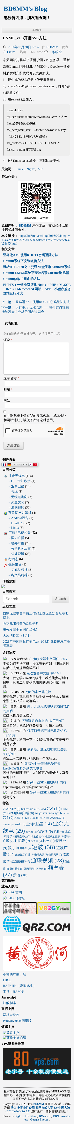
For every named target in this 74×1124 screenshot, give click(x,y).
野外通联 (16, 868)
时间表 (22, 841)
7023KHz (11, 809)
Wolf (19, 824)
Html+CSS (18, 523)
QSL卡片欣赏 (21, 481)
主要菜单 (37, 29)
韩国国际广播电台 (35, 868)
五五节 (31, 831)
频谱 (20, 875)
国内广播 (17, 538)
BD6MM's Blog (25, 8)
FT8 (47, 813)
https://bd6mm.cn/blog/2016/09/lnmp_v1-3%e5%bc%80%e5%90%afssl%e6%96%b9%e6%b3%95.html (35, 239)
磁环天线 (41, 854)
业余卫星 (17, 486)
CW (53, 808)
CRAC (40, 809)
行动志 (13, 559)
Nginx (31, 169)
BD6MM (52, 47)
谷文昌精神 (19, 575)
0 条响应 (56, 52)
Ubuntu (8, 824)
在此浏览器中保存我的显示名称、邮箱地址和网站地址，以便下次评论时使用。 (34, 418)
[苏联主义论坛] (14, 1038)
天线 (14, 491)
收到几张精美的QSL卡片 (21, 623)
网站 (6, 400)
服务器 (36, 841)
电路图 (25, 848)
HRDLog (31, 1116)
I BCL (7, 980)
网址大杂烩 (11, 1015)
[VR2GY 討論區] (54, 912)
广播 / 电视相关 (19, 532)
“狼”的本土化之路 (38, 692)
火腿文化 (17, 502)
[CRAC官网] (12, 892)
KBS (19, 817)
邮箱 (8, 389)
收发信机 (37, 836)
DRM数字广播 (20, 813)
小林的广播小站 (14, 974)
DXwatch (45, 1116)
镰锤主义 (15, 564)
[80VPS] (37, 1078)
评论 (8, 340)
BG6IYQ (27, 809)
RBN (56, 1116)
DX (38, 813)
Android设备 (20, 518)
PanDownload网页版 (17, 1021)
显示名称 (11, 378)
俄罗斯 (45, 831)
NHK (44, 817)
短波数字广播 (24, 854)
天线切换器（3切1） (17, 635)
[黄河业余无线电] (37, 969)
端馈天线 (55, 854)
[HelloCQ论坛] (14, 898)
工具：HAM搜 (13, 991)
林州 (49, 841)
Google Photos (39, 1119)
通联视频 (17, 507)
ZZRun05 (16, 782)
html (55, 813)
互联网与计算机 (19, 512)
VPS (41, 169)
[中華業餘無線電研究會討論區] (20, 912)
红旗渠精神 (19, 569)
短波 (43, 847)
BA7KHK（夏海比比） (19, 985)
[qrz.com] (37, 932)
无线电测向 (19, 497)
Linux (11, 52)
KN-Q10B (32, 817)
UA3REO (57, 817)
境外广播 (17, 543)
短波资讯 (17, 553)
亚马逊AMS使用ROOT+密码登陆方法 (35, 302)
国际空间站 (22, 836)
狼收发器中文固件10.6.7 (20, 629)
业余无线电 (16, 476)
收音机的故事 (21, 548)
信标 (59, 831)
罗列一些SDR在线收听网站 (46, 782)
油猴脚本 (9, 1003)
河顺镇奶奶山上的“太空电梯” (42, 720)
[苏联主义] (11, 1033)
